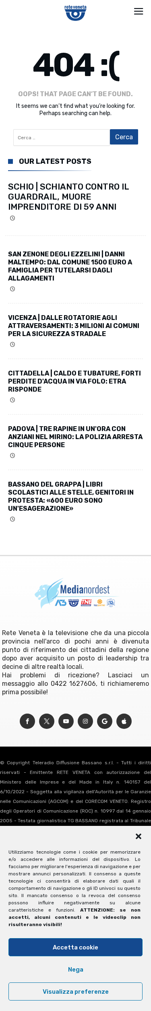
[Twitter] (46, 721)
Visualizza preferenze (76, 991)
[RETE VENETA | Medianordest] (75, 4)
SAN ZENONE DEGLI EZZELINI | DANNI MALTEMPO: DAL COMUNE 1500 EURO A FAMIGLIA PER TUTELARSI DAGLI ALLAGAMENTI (70, 266)
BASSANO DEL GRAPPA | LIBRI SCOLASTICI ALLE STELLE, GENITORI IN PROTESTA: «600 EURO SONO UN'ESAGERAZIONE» (71, 496)
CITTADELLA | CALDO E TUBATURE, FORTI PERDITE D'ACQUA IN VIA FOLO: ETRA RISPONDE (74, 381)
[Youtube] (66, 721)
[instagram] (85, 721)
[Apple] (124, 721)
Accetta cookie (75, 947)
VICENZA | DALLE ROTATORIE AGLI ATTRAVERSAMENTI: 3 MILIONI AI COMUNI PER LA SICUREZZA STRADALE (73, 326)
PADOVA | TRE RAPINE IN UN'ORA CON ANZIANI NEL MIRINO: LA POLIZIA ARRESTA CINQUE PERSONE (75, 437)
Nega (75, 969)
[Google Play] (104, 721)
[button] (138, 836)
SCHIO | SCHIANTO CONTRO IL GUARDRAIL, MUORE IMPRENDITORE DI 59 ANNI (68, 197)
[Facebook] (27, 721)
